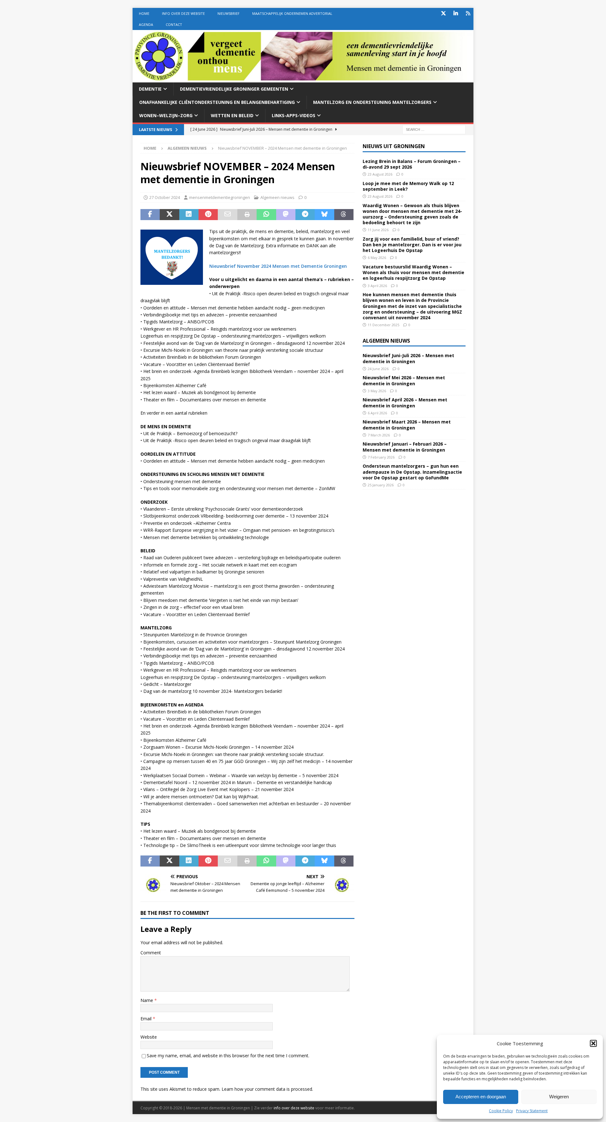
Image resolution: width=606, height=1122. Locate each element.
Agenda (146, 24)
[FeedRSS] (467, 13)
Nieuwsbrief (228, 13)
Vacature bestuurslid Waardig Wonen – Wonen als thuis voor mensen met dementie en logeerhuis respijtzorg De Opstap (413, 272)
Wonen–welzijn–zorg (166, 115)
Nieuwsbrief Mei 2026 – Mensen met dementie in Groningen (404, 380)
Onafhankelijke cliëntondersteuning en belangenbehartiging (217, 102)
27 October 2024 (164, 197)
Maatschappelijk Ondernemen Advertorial (292, 13)
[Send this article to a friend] (227, 214)
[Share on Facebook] (150, 214)
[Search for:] (434, 129)
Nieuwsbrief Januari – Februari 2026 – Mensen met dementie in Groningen (405, 447)
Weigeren (559, 1096)
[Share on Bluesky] (324, 214)
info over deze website (294, 1108)
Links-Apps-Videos (293, 115)
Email (146, 1019)
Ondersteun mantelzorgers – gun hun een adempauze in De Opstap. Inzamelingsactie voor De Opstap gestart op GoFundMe (412, 471)
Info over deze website (183, 13)
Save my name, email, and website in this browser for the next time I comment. (228, 1056)
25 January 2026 (381, 485)
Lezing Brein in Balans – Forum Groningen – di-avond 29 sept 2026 (411, 164)
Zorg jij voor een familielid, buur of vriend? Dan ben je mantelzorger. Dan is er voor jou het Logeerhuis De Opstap (412, 244)
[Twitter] (443, 13)
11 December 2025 (383, 324)
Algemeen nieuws (277, 197)
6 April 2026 (377, 413)
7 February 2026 (381, 457)
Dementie (150, 89)
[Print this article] (247, 214)
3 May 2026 (377, 390)
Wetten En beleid (232, 115)
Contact (174, 24)
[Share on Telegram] (305, 214)
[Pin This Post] (208, 214)
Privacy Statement (532, 1110)
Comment (150, 953)
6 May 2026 (377, 257)
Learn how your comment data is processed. (267, 1089)
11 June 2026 (378, 229)
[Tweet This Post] (169, 214)
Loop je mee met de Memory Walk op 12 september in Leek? (408, 186)
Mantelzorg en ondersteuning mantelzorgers (372, 102)
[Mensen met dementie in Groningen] (303, 78)
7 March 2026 (379, 435)
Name (147, 1000)
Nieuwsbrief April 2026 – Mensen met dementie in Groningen (405, 402)
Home (144, 13)
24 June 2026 (378, 368)
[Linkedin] (455, 13)
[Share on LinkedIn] (189, 214)
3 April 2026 (377, 285)
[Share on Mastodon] (285, 214)
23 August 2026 (380, 174)
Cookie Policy (501, 1110)
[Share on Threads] (344, 214)
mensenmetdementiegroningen (219, 197)
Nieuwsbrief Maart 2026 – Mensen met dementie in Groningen (407, 424)
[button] (593, 1043)
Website (148, 1037)
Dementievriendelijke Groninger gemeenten (234, 89)
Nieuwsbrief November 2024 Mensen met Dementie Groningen (278, 266)
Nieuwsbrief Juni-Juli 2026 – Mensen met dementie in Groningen (408, 358)
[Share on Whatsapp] (266, 214)
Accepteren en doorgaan (480, 1096)
